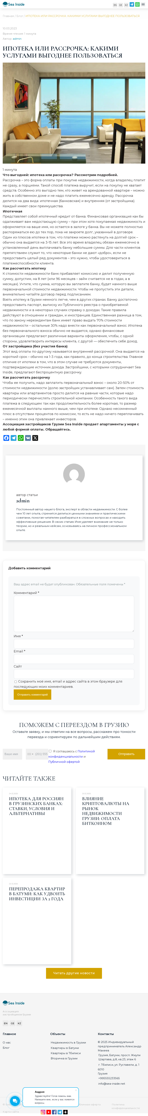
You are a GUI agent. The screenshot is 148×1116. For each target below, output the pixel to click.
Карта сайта (11, 1111)
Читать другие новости (74, 973)
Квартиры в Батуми (65, 1048)
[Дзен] (65, 1113)
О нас (7, 1042)
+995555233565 (109, 1078)
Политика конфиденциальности (126, 1106)
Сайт (18, 666)
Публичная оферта (88, 1104)
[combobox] (30, 754)
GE (120, 5)
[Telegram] (132, 5)
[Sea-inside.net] (13, 5)
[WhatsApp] (137, 5)
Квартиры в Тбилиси (66, 1053)
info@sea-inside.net (111, 1083)
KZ (126, 5)
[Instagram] (43, 1113)
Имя (18, 636)
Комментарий (26, 593)
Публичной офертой (64, 762)
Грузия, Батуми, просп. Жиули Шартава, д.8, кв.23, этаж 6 (119, 1057)
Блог (6, 1047)
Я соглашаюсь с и (71, 757)
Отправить (126, 754)
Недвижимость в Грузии (68, 1042)
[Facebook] (54, 1113)
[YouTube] (48, 1113)
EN (115, 5)
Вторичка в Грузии (64, 1058)
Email (19, 651)
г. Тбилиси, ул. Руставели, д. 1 (118, 1064)
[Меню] (143, 5)
